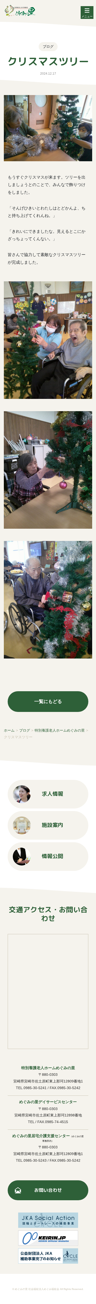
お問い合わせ (48, 1190)
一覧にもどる (48, 701)
